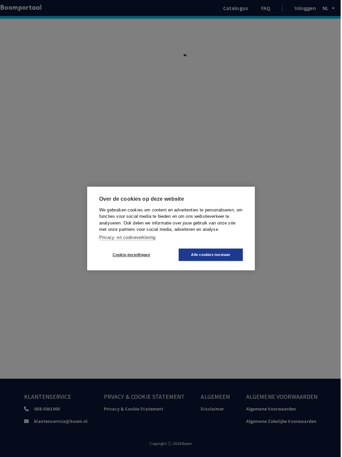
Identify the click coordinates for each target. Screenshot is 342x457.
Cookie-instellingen (131, 255)
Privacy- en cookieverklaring (127, 237)
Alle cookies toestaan (210, 255)
